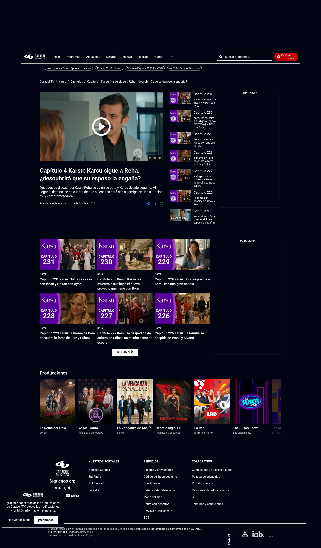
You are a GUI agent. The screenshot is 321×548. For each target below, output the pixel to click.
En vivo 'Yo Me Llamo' (109, 68)
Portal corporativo (203, 483)
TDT (146, 518)
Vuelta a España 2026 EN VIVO (145, 68)
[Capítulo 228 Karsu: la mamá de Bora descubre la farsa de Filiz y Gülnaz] (67, 308)
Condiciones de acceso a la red (212, 470)
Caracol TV (47, 81)
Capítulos (76, 81)
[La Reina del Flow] (57, 401)
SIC (194, 497)
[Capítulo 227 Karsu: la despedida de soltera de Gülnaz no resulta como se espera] (125, 308)
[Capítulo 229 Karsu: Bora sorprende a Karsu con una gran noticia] (182, 254)
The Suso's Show (245, 428)
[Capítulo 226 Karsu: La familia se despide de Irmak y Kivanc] (182, 308)
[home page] (35, 57)
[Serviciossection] (176, 462)
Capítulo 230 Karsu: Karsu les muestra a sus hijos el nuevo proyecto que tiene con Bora (119, 283)
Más (172, 56)
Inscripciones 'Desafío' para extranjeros (69, 68)
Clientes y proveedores (158, 470)
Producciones (53, 373)
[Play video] (101, 126)
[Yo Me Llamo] (96, 401)
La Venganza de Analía (134, 428)
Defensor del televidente (159, 490)
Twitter (155, 203)
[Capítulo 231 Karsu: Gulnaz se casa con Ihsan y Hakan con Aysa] (67, 254)
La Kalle (93, 490)
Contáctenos (152, 483)
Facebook (148, 203)
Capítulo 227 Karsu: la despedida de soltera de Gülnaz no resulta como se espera (124, 337)
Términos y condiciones (207, 504)
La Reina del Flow (53, 428)
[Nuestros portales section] (120, 462)
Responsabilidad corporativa (210, 490)
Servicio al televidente (158, 511)
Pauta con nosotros (156, 504)
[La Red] (212, 401)
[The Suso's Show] (251, 401)
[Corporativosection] (231, 462)
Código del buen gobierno (160, 476)
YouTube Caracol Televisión (184, 68)
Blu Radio (94, 476)
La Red (199, 428)
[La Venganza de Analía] (135, 401)
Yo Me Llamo (88, 428)
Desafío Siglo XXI (168, 428)
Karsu (62, 81)
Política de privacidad (206, 476)
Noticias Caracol (99, 470)
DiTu (91, 497)
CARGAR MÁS (125, 352)
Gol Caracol (96, 483)
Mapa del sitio (153, 497)
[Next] (269, 409)
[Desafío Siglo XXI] (173, 401)
